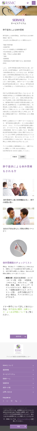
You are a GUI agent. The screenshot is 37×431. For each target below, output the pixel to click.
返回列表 (18, 336)
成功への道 (6, 387)
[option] (18, 11)
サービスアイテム (9, 374)
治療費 (22, 156)
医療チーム (6, 378)
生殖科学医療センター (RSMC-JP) (9, 2)
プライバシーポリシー (24, 419)
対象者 (15, 156)
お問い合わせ (7, 392)
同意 (18, 426)
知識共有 (6, 383)
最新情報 (6, 370)
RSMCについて (8, 365)
